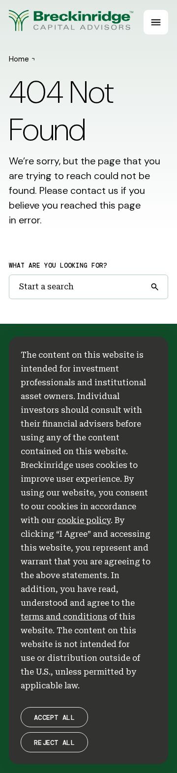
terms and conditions (64, 616)
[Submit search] (154, 287)
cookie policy (84, 520)
